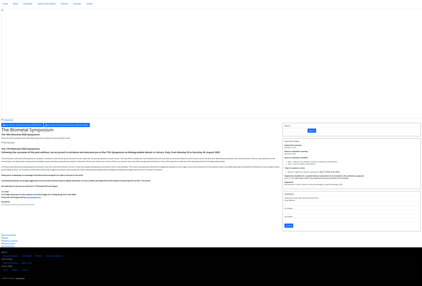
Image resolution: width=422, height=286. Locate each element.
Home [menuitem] (5, 3)
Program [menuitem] (77, 3)
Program (14, 270)
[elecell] (4, 237)
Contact (25, 270)
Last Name (288, 216)
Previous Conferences (53, 256)
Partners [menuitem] (64, 3)
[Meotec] (8, 243)
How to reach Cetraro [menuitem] (47, 3)
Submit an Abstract (10, 263)
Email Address (289, 200)
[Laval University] (8, 235)
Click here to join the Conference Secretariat (18, 204)
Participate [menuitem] (27, 3)
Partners (38, 256)
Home (5, 270)
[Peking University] (9, 240)
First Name (288, 208)
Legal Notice (20, 278)
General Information (10, 256)
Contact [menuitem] (89, 3)
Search (312, 130)
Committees (26, 256)
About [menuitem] (15, 3)
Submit (289, 225)
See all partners (7, 246)
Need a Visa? (26, 263)
